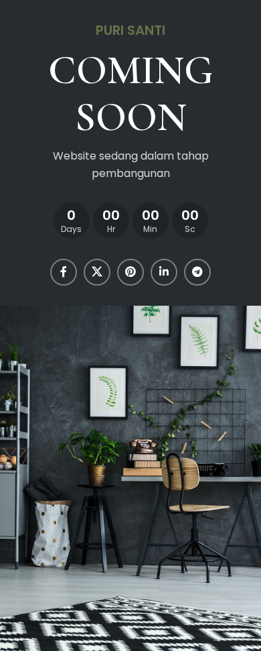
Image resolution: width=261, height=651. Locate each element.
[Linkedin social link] (164, 272)
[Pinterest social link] (130, 272)
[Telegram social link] (197, 272)
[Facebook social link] (63, 272)
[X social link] (97, 272)
